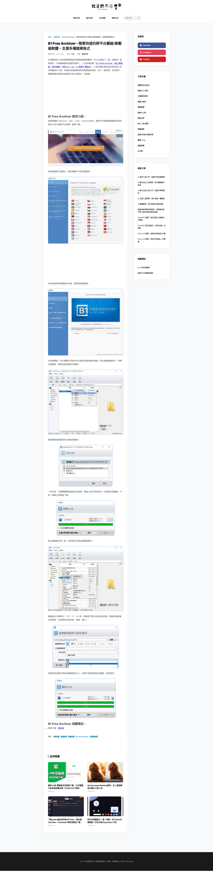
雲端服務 (141, 129)
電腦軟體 (56, 37)
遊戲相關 (141, 145)
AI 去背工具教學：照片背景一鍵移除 (151, 198)
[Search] (139, 18)
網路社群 (141, 118)
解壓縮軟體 (94, 737)
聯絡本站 (115, 18)
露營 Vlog (141, 140)
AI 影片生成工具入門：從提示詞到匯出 (151, 191)
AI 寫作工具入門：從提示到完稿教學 (151, 177)
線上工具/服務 (143, 123)
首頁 (49, 37)
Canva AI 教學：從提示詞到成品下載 (151, 234)
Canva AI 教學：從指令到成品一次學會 (151, 240)
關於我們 (89, 18)
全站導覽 (102, 18)
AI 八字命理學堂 (144, 268)
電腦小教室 (142, 102)
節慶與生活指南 (143, 85)
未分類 (140, 151)
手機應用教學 (143, 96)
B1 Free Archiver (82, 737)
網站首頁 (76, 18)
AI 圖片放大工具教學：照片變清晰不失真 (151, 183)
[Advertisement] (85, 94)
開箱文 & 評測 (143, 91)
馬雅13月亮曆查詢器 (145, 273)
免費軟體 (56, 737)
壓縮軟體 (71, 737)
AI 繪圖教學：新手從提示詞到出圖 (150, 204)
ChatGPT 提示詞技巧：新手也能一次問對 (151, 227)
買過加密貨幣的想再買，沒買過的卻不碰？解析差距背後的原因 (151, 210)
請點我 (61, 728)
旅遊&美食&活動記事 (145, 134)
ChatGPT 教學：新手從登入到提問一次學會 (151, 218)
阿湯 (72, 54)
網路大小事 (142, 113)
